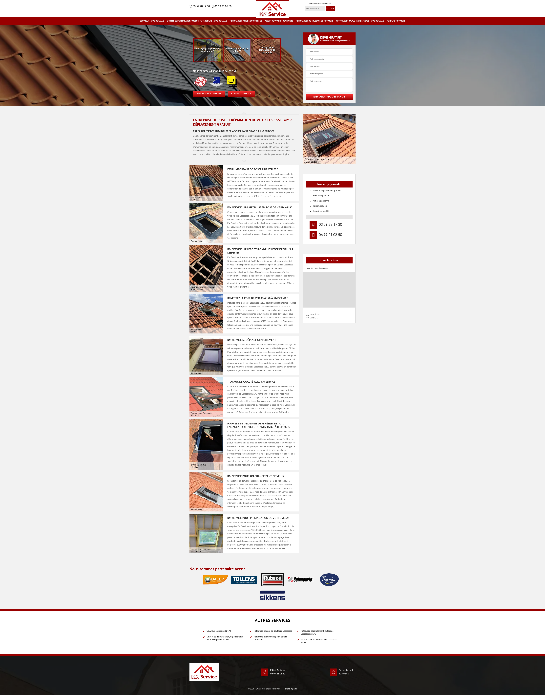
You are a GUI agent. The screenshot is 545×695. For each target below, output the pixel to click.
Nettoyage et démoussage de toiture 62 (314, 21)
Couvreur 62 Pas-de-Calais (152, 21)
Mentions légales (289, 689)
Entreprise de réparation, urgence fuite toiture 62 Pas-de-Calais (197, 21)
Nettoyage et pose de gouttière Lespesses (273, 631)
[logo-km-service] (272, 9)
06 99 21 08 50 (222, 6)
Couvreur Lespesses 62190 (219, 631)
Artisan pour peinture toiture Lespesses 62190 (319, 641)
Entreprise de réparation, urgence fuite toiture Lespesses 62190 (225, 638)
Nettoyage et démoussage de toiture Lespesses (270, 638)
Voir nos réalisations (209, 94)
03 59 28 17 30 (201, 6)
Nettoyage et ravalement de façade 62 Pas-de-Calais (360, 21)
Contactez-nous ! (241, 94)
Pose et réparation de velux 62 (279, 21)
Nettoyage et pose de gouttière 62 (246, 21)
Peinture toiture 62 (396, 21)
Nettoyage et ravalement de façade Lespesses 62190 (317, 632)
